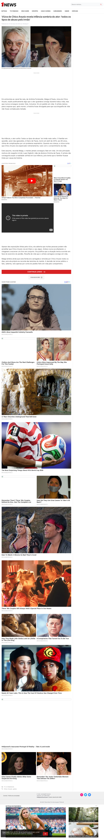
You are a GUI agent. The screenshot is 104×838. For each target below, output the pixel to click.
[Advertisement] (36, 85)
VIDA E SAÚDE (25, 11)
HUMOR (67, 11)
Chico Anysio (8, 789)
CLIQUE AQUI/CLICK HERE (55, 797)
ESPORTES (35, 11)
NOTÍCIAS (4, 11)
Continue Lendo (34, 272)
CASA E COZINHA (45, 11)
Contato (5, 795)
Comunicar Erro (35, 277)
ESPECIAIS (75, 11)
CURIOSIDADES (57, 11)
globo (15, 789)
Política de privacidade (14, 795)
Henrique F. (26, 23)
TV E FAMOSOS (14, 11)
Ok (45, 834)
